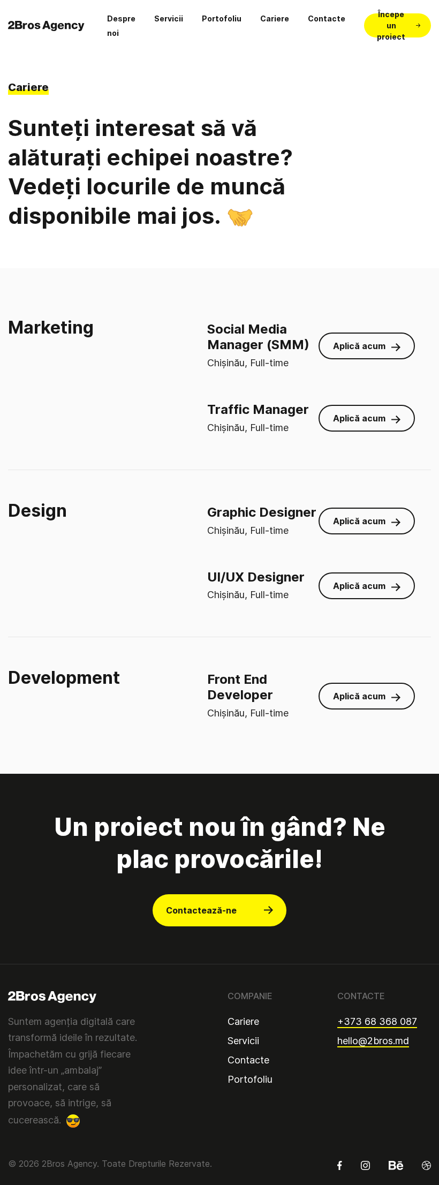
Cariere (274, 18)
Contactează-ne (201, 910)
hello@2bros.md (373, 1040)
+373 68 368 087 (377, 1021)
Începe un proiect (391, 25)
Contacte (326, 18)
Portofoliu (221, 18)
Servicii (168, 18)
